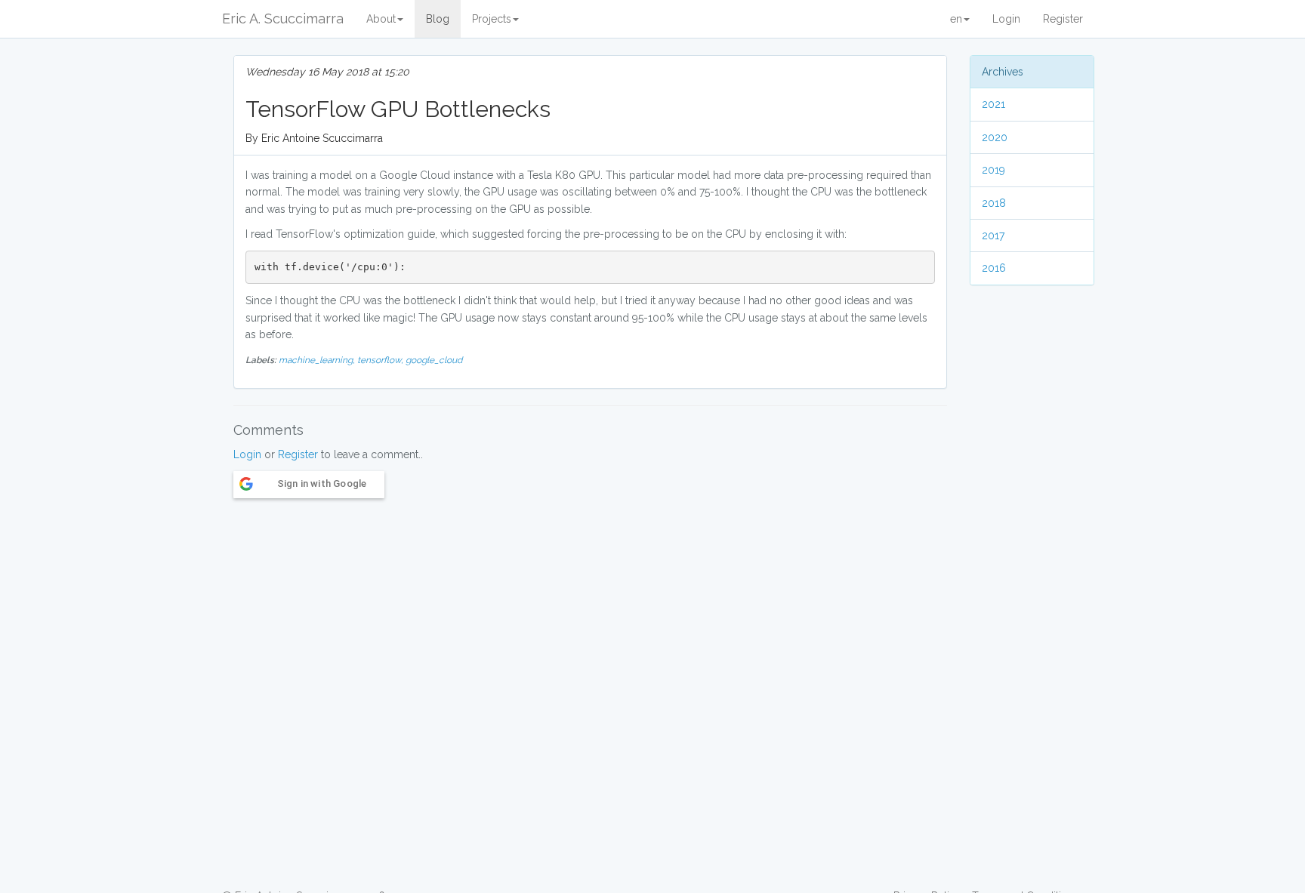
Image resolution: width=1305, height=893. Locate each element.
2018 (994, 203)
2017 (993, 235)
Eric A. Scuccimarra (283, 18)
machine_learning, (318, 360)
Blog (437, 19)
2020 (994, 137)
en (956, 19)
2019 (993, 170)
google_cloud (434, 360)
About (381, 19)
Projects (491, 19)
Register (1063, 19)
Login (1006, 19)
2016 (994, 268)
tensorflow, (381, 360)
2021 (993, 104)
